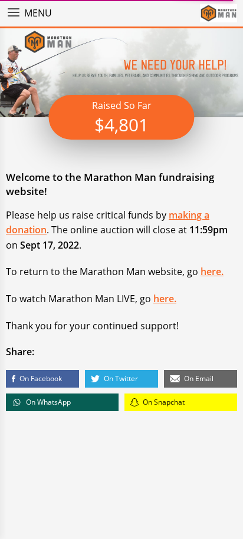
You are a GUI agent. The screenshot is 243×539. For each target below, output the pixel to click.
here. (212, 271)
